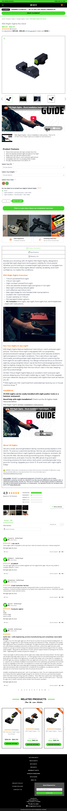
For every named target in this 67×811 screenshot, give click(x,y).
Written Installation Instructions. (31, 405)
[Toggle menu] (8, 5)
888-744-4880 (61, 1)
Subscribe (49, 793)
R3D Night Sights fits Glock (10, 548)
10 (45, 690)
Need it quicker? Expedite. (51, 240)
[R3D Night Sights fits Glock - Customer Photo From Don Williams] (6, 512)
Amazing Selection (18, 238)
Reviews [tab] (6, 520)
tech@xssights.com (34, 806)
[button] (33, 31)
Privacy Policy (17, 783)
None (5, 190)
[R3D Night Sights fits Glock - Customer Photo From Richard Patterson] (13, 512)
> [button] (48, 690)
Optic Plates (33, 777)
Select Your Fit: (8, 164)
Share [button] (6, 552)
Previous (2, 99)
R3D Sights (33, 767)
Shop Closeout (33, 13)
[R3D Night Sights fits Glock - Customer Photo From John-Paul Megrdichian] (19, 512)
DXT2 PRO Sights (33, 757)
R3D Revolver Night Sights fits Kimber (11, 733)
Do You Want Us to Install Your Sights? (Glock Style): (21, 188)
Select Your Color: (9, 180)
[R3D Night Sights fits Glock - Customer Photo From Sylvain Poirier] (6, 507)
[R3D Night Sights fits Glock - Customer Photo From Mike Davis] (25, 512)
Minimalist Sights (33, 770)
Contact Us (17, 789)
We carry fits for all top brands (19, 240)
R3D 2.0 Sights (33, 761)
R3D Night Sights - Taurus (54, 731)
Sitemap (44, 809)
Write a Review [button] (58, 507)
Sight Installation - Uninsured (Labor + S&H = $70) (17, 192)
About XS (33, 780)
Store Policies (17, 786)
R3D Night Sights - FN (32, 731)
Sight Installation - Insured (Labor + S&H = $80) (17, 194)
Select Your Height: (9, 172)
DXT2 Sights (33, 764)
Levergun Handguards (33, 773)
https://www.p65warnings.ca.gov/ (12, 473)
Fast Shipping (49, 238)
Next (65, 99)
